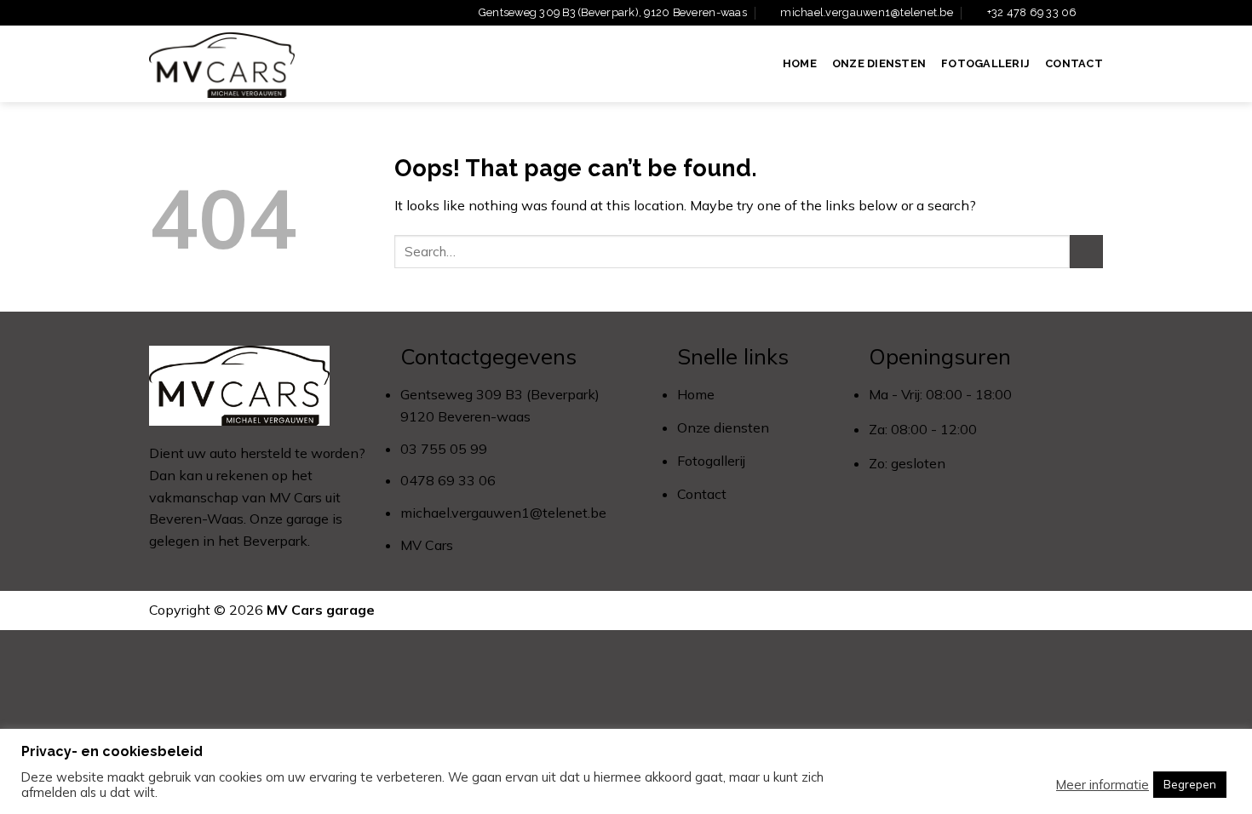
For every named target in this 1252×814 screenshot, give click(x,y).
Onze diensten (879, 63)
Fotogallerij (985, 63)
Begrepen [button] (1189, 784)
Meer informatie (1102, 785)
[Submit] (1086, 251)
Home (800, 63)
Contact (1074, 63)
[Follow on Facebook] (1094, 14)
